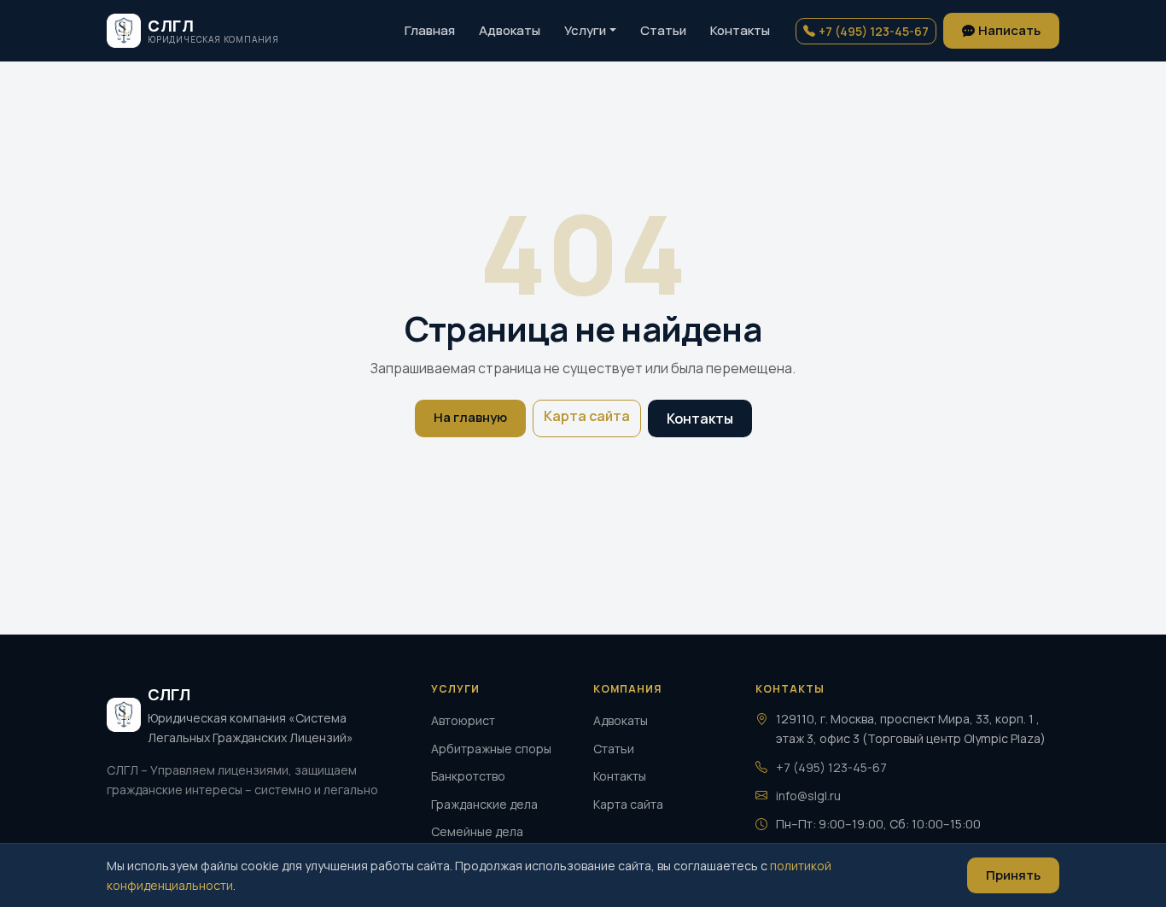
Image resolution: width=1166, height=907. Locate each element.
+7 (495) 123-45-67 (874, 31)
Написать (1009, 30)
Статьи (663, 30)
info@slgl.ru (808, 795)
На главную (470, 417)
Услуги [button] (585, 30)
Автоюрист (463, 720)
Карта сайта (587, 416)
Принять (1013, 875)
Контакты (740, 30)
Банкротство (468, 776)
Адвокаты (509, 30)
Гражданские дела (484, 804)
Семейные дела (477, 831)
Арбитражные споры (491, 748)
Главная (430, 30)
